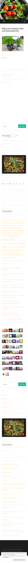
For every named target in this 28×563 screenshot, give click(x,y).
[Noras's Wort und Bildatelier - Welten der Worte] (3, 352)
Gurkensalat (9, 225)
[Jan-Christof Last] (3, 373)
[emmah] (21, 346)
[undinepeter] (21, 335)
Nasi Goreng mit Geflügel (17, 287)
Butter (6, 220)
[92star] (17, 346)
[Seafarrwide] (7, 346)
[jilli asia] (21, 368)
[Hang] (10, 363)
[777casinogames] (3, 346)
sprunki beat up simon (7, 313)
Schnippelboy (14, 5)
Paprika (13, 235)
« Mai (3, 202)
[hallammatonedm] (3, 368)
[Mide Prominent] (17, 363)
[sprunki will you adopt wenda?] (14, 330)
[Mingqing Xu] (7, 368)
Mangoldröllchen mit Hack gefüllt (10, 464)
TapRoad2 (4, 267)
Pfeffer (8, 239)
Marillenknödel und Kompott (9, 468)
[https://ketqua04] (17, 341)
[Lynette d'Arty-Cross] (10, 368)
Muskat (11, 232)
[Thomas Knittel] (21, 363)
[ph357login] (3, 335)
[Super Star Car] (14, 363)
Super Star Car (5, 273)
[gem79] (10, 341)
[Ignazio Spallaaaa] (7, 363)
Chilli (21, 220)
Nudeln (17, 232)
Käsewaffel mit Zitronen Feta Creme (11, 502)
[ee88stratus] (14, 341)
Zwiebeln (9, 257)
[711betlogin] (7, 357)
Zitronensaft (18, 252)
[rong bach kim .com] (3, 330)
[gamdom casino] (7, 373)
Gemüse (16, 222)
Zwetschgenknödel (6, 472)
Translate (13, 137)
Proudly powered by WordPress (12, 549)
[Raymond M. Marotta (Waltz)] (17, 368)
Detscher (4, 480)
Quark (16, 240)
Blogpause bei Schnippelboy (15, 319)
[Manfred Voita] (14, 346)
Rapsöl (21, 240)
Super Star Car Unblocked (8, 279)
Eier (5, 223)
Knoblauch (7, 230)
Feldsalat (11, 222)
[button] (10, 168)
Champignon (14, 220)
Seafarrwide (5, 291)
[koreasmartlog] (14, 357)
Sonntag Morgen (13, 291)
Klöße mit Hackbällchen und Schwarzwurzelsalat (14, 484)
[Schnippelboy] (7, 330)
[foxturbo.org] (14, 335)
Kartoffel (22, 225)
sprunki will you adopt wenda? (9, 295)
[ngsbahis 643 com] (17, 335)
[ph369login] (21, 352)
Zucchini (5, 255)
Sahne (10, 243)
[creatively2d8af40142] (14, 352)
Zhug (6, 252)
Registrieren (5, 395)
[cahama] (3, 363)
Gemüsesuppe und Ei (7, 476)
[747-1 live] (10, 335)
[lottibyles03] (21, 330)
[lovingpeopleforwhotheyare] (3, 357)
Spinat (9, 247)
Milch (5, 232)
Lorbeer (15, 230)
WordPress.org (5, 410)
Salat (17, 243)
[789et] (17, 357)
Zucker (14, 255)
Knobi (18, 228)
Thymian (14, 247)
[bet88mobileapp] (21, 341)
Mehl (21, 230)
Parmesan (20, 234)
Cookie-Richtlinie (5, 557)
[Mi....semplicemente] (7, 352)
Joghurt (15, 225)
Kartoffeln (8, 228)
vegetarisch (12, 250)
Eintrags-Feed (5, 402)
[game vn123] (10, 346)
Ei (24, 220)
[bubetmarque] (14, 368)
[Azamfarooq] (7, 335)
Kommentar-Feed (6, 406)
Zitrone (11, 252)
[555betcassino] (10, 357)
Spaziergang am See (7, 494)
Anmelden (4, 398)
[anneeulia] (3, 341)
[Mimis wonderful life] (7, 341)
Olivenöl (22, 232)
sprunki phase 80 (6, 307)
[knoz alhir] (10, 330)
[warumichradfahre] (10, 352)
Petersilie (16, 237)
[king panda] (21, 357)
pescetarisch (6, 236)
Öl (13, 257)
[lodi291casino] (17, 352)
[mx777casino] (17, 330)
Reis (4, 243)
